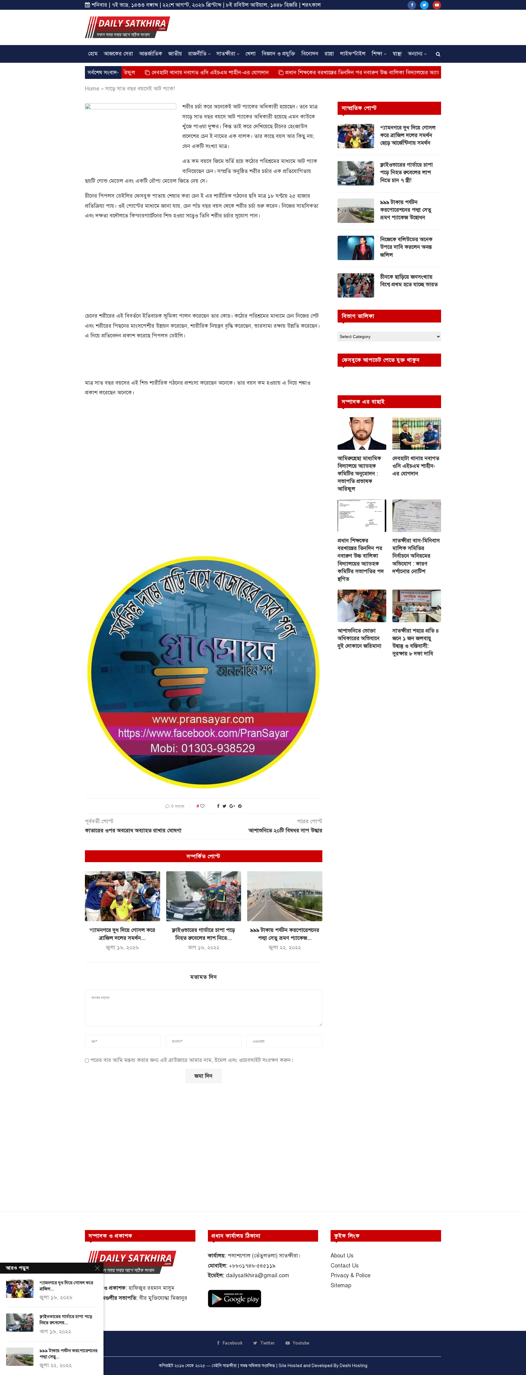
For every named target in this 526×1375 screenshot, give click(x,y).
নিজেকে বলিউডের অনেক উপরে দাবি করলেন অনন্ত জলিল (406, 247)
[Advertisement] (330, 26)
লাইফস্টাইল (353, 53)
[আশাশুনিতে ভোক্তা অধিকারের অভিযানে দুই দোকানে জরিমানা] (362, 606)
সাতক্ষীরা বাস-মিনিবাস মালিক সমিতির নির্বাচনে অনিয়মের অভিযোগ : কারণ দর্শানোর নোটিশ (416, 556)
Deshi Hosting (353, 1365)
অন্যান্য (415, 53)
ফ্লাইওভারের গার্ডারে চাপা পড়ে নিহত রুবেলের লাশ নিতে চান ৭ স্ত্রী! (406, 172)
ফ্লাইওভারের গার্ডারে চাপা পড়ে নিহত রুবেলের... (66, 1319)
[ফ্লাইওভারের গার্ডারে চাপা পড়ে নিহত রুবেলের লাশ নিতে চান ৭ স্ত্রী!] (203, 896)
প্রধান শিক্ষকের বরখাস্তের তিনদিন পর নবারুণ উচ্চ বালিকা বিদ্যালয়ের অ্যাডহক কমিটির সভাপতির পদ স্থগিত (348, 72)
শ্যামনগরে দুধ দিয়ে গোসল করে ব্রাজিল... (66, 1286)
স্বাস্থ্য (397, 53)
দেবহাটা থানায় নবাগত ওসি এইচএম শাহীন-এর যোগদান (161, 72)
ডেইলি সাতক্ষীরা (224, 1365)
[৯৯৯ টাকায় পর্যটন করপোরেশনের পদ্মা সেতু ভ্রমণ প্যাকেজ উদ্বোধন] (284, 896)
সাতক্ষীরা (225, 53)
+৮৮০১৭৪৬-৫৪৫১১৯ (252, 1265)
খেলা (250, 53)
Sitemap (341, 1285)
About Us (342, 1255)
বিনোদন (309, 53)
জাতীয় (175, 53)
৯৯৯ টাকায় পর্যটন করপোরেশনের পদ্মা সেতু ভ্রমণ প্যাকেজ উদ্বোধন (405, 210)
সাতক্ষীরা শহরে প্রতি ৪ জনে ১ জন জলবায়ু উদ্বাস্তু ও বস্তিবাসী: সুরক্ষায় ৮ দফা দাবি (415, 642)
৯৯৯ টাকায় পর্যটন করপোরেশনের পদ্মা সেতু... (68, 1353)
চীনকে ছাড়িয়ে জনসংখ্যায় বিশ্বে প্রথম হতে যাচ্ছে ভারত (409, 280)
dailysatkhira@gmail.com (257, 1275)
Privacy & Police (350, 1275)
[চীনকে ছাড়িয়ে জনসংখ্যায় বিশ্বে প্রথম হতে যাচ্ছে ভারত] (356, 285)
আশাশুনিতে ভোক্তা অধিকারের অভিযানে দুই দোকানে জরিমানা (359, 638)
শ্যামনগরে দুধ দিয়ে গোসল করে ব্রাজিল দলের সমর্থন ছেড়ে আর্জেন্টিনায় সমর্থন (408, 135)
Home (92, 88)
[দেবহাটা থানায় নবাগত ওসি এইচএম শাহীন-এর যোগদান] (416, 433)
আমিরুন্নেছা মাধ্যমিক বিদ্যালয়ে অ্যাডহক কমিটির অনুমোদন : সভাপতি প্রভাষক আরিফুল (359, 473)
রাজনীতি (197, 53)
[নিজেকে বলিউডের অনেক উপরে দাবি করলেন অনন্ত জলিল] (356, 248)
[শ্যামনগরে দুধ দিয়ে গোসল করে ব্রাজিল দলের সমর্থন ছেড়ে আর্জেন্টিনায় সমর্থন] (122, 896)
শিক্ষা (377, 53)
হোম (93, 53)
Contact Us (345, 1265)
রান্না (329, 53)
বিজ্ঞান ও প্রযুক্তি (278, 53)
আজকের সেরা (118, 53)
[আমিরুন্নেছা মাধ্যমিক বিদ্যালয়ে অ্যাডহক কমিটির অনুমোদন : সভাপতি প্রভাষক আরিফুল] (362, 433)
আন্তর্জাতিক (150, 53)
